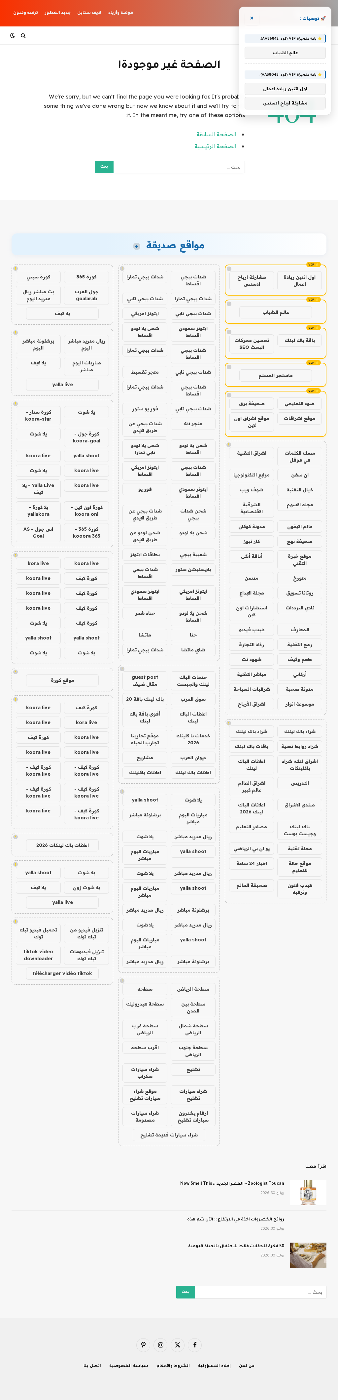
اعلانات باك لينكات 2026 (62, 845)
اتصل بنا (92, 1366)
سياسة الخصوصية (128, 1366)
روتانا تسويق (300, 593)
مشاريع (145, 758)
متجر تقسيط (145, 372)
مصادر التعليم (251, 827)
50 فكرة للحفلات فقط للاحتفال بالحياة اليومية (236, 1246)
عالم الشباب (275, 312)
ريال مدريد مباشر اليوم (86, 344)
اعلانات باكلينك (145, 772)
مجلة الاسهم (300, 505)
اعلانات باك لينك (193, 772)
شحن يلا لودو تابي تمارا (145, 448)
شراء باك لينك (300, 731)
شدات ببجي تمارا (144, 277)
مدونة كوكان (251, 526)
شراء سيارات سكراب (145, 1072)
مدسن (251, 578)
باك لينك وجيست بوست (300, 830)
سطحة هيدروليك (145, 1004)
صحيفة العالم (251, 885)
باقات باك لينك (251, 746)
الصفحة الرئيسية (215, 146)
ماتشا (145, 635)
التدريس (300, 783)
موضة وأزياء (120, 13)
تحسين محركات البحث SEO (251, 343)
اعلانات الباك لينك (251, 764)
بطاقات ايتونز (145, 554)
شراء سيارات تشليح (193, 1094)
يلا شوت (193, 800)
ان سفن (300, 475)
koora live (38, 456)
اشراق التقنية (251, 453)
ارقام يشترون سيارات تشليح (193, 1116)
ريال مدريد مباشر (193, 837)
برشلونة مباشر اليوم (38, 344)
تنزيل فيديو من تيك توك (86, 933)
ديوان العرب (193, 758)
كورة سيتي (38, 277)
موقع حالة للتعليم (299, 866)
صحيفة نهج (300, 541)
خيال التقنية (300, 490)
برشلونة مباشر (145, 815)
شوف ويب (251, 490)
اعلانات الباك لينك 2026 (251, 808)
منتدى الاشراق (300, 805)
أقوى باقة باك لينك (144, 717)
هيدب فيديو (251, 630)
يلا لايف (62, 313)
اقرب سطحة (145, 1047)
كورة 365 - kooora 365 (86, 532)
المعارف (299, 630)
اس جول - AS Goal (38, 532)
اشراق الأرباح (251, 704)
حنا (193, 635)
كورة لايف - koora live (86, 770)
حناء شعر (145, 613)
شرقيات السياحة (251, 689)
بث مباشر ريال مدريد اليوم (38, 295)
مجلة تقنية (300, 848)
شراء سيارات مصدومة (145, 1116)
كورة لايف (86, 578)
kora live (38, 563)
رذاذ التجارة (251, 644)
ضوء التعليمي (300, 403)
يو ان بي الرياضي (251, 848)
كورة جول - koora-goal (86, 437)
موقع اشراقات (300, 418)
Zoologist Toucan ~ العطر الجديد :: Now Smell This (232, 1184)
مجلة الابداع (251, 593)
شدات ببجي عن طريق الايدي (145, 427)
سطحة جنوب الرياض (193, 1051)
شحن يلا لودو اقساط (145, 331)
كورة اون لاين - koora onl (87, 510)
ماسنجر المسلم (275, 375)
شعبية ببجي (193, 554)
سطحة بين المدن (193, 1007)
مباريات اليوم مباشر (193, 818)
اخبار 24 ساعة (251, 863)
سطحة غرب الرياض (145, 1029)
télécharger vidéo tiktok (62, 973)
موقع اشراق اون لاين (251, 421)
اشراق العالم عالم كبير (251, 786)
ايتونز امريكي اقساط (145, 470)
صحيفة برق (252, 403)
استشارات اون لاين (251, 611)
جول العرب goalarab (86, 295)
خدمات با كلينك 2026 (193, 739)
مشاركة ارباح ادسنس (251, 280)
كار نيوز (252, 541)
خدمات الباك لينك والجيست (193, 680)
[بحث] (23, 35)
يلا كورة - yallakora (38, 510)
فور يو (145, 489)
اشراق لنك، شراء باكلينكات (300, 764)
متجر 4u (193, 424)
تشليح (193, 1069)
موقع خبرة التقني (300, 559)
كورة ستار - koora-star (38, 415)
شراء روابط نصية (299, 746)
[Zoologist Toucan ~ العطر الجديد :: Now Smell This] (308, 1192)
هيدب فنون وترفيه (299, 888)
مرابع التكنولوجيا (251, 475)
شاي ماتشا (193, 650)
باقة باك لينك (300, 340)
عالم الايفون (300, 526)
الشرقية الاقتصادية (251, 508)
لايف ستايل (89, 13)
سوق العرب (193, 699)
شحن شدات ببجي (193, 514)
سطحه (144, 989)
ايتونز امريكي (145, 313)
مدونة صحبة (300, 689)
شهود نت (251, 659)
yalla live (62, 385)
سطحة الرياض (193, 989)
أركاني (300, 674)
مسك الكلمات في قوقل (300, 456)
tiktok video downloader (38, 955)
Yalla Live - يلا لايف (38, 488)
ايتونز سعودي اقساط (193, 331)
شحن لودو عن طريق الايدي (145, 536)
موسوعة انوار (300, 704)
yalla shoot (145, 800)
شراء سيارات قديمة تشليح (169, 1135)
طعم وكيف (299, 659)
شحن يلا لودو (193, 533)
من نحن (246, 1366)
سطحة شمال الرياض (193, 1029)
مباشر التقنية (251, 674)
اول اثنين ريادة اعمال (300, 280)
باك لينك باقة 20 (145, 699)
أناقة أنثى (251, 556)
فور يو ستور (145, 409)
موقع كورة (62, 680)
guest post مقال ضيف (145, 680)
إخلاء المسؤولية (214, 1366)
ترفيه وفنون (25, 13)
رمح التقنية (299, 644)
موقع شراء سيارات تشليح (144, 1094)
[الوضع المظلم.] (13, 35)
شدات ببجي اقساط (193, 280)
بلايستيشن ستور (193, 569)
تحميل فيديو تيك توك (38, 933)
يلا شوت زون (86, 887)
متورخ (300, 578)
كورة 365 (86, 277)
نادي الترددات (300, 608)
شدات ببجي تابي (145, 299)
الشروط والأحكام (173, 1366)
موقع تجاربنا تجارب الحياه (145, 739)
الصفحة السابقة (216, 134)
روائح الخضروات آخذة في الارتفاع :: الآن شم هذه (235, 1219)
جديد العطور (58, 13)
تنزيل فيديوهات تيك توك (87, 955)
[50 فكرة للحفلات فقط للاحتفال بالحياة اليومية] (308, 1255)
